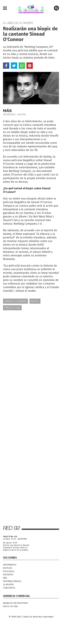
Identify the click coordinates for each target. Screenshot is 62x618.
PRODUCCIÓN (12, 307)
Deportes (8, 574)
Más (5, 578)
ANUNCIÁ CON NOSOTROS (15, 603)
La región (8, 584)
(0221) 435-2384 (10, 606)
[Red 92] (31, 8)
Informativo (9, 564)
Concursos (9, 588)
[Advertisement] (31, 346)
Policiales (8, 571)
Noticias (7, 568)
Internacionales (12, 581)
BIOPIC (35, 301)
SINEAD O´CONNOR (15, 301)
